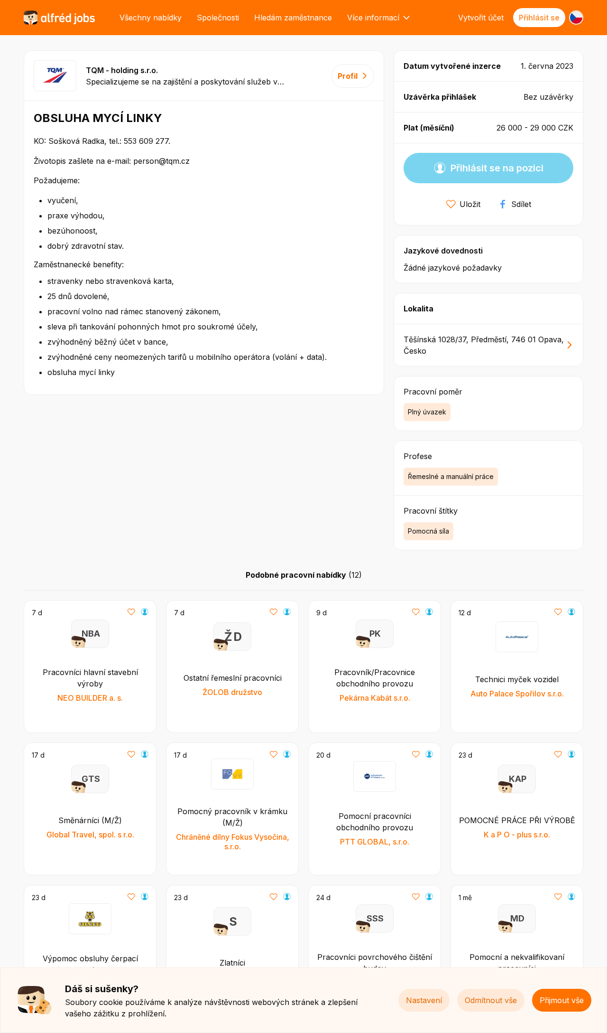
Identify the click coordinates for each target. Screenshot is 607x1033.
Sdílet (521, 204)
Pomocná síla (428, 531)
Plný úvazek (427, 412)
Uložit (470, 204)
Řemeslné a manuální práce (451, 476)
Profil (348, 76)
